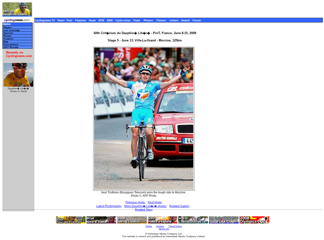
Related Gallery (179, 206)
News (61, 20)
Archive (160, 226)
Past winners (11, 44)
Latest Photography (108, 206)
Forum (197, 20)
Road (92, 20)
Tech (69, 20)
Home (7, 24)
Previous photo (135, 202)
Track (136, 20)
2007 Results (11, 47)
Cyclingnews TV (45, 20)
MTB (101, 20)
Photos (148, 20)
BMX (110, 20)
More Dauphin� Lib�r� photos (145, 206)
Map (5, 41)
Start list (8, 33)
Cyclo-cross (123, 20)
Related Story (144, 209)
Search (185, 20)
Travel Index (175, 226)
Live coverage (11, 30)
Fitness (161, 20)
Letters (174, 20)
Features (80, 20)
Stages (7, 27)
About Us (164, 228)
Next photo (155, 202)
